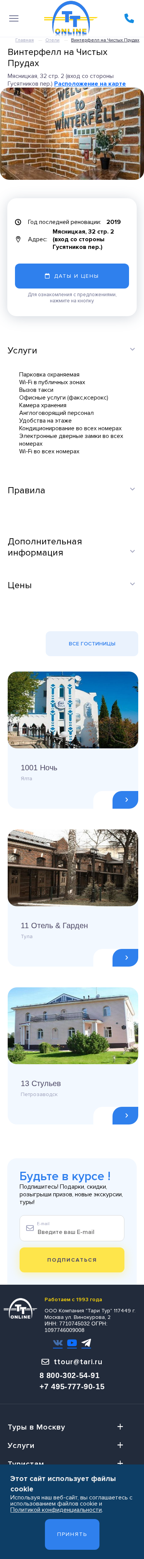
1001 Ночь (39, 767)
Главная (24, 40)
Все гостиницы (92, 643)
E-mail (43, 1224)
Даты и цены (76, 276)
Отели (52, 40)
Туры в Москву (36, 1427)
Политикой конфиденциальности (56, 1510)
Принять (72, 1534)
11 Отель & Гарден (54, 925)
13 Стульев (41, 1083)
